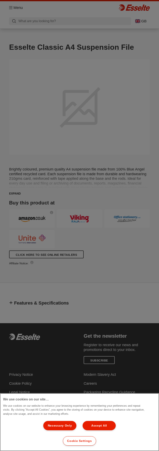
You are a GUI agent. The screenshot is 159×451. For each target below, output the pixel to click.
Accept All (99, 425)
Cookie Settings (79, 441)
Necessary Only (60, 425)
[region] (79, 422)
